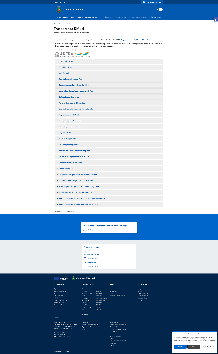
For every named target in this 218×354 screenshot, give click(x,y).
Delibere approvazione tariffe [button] (69, 126)
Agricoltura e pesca (87, 289)
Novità (73, 17)
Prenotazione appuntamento (137, 17)
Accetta (180, 347)
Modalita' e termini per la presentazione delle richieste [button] (78, 204)
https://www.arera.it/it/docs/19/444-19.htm (136, 40)
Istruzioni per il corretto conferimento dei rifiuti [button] (76, 91)
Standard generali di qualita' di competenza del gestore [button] (79, 186)
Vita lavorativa (100, 312)
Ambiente (85, 291)
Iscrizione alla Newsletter (117, 296)
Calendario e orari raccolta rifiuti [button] (70, 79)
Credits (67, 352)
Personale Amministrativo (61, 300)
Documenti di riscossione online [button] (70, 162)
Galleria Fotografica (143, 293)
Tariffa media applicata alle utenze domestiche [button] (75, 192)
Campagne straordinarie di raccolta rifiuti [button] (74, 85)
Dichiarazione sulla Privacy (197, 351)
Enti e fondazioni (59, 296)
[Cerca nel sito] (161, 9)
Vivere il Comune (91, 17)
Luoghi (140, 289)
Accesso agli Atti (121, 17)
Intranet (84, 329)
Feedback (112, 345)
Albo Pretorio (114, 322)
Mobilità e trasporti (101, 298)
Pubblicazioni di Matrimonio (118, 329)
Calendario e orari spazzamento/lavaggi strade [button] (76, 109)
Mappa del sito (58, 352)
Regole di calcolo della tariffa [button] (69, 115)
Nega (193, 347)
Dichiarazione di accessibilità (118, 341)
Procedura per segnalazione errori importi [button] (74, 156)
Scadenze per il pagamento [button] (68, 144)
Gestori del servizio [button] (66, 61)
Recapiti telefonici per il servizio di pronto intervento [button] (78, 174)
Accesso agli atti (114, 327)
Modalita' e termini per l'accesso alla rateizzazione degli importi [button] (82, 198)
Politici (56, 298)
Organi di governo (59, 289)
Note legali (113, 343)
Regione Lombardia (60, 2)
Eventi (140, 291)
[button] (216, 19)
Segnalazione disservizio (89, 327)
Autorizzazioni (86, 300)
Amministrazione (62, 17)
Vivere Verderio (142, 298)
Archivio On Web (143, 296)
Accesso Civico (114, 331)
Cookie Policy (188, 351)
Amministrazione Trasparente (118, 325)
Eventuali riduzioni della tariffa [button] (70, 120)
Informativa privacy (115, 336)
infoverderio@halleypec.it (64, 336)
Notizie (112, 289)
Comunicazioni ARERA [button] (67, 168)
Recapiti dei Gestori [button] (66, 67)
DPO (111, 338)
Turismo (98, 309)
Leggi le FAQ (85, 322)
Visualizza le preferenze (208, 347)
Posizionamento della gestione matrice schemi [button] (76, 180)
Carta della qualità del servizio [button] (69, 97)
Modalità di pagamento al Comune (63, 328)
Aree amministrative (60, 291)
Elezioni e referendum (60, 305)
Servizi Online (109, 17)
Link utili (140, 300)
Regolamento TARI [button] (65, 132)
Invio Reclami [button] (64, 73)
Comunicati (113, 291)
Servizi (80, 17)
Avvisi (112, 293)
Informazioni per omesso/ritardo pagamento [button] (75, 150)
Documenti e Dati (59, 303)
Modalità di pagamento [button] (67, 138)
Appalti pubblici (86, 298)
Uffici (55, 293)
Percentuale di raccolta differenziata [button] (72, 103)
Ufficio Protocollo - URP (60, 332)
